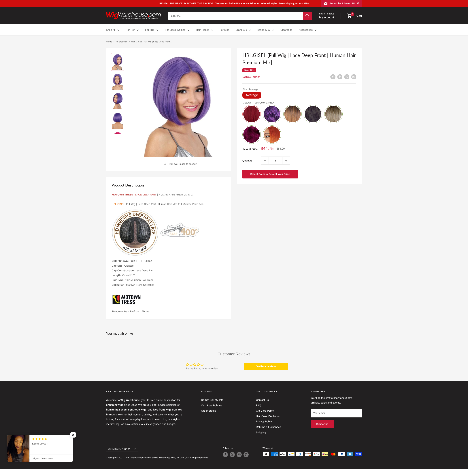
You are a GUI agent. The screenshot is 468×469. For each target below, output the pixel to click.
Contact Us (262, 399)
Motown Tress (251, 77)
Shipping (261, 432)
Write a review (266, 366)
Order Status (208, 410)
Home (109, 41)
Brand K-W (263, 29)
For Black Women (175, 29)
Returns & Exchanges (268, 426)
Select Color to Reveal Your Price (270, 174)
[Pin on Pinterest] (339, 76)
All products (121, 41)
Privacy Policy (264, 421)
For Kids (224, 29)
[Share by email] (353, 76)
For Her (130, 29)
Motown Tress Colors (258, 102)
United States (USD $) (119, 449)
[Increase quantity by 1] (286, 160)
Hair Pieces (202, 29)
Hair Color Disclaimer (268, 416)
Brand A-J (241, 29)
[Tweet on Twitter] (346, 76)
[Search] (307, 16)
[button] (328, 174)
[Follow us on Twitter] (232, 454)
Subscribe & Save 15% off (344, 3)
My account (326, 17)
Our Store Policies (211, 405)
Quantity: (247, 160)
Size (250, 89)
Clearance (286, 29)
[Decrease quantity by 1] (265, 160)
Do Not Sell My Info (212, 399)
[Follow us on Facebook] (225, 454)
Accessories (306, 29)
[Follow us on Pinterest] (246, 454)
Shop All (110, 29)
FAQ (258, 405)
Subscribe (322, 424)
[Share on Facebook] (332, 76)
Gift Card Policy (265, 410)
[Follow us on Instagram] (239, 454)
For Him (149, 29)
